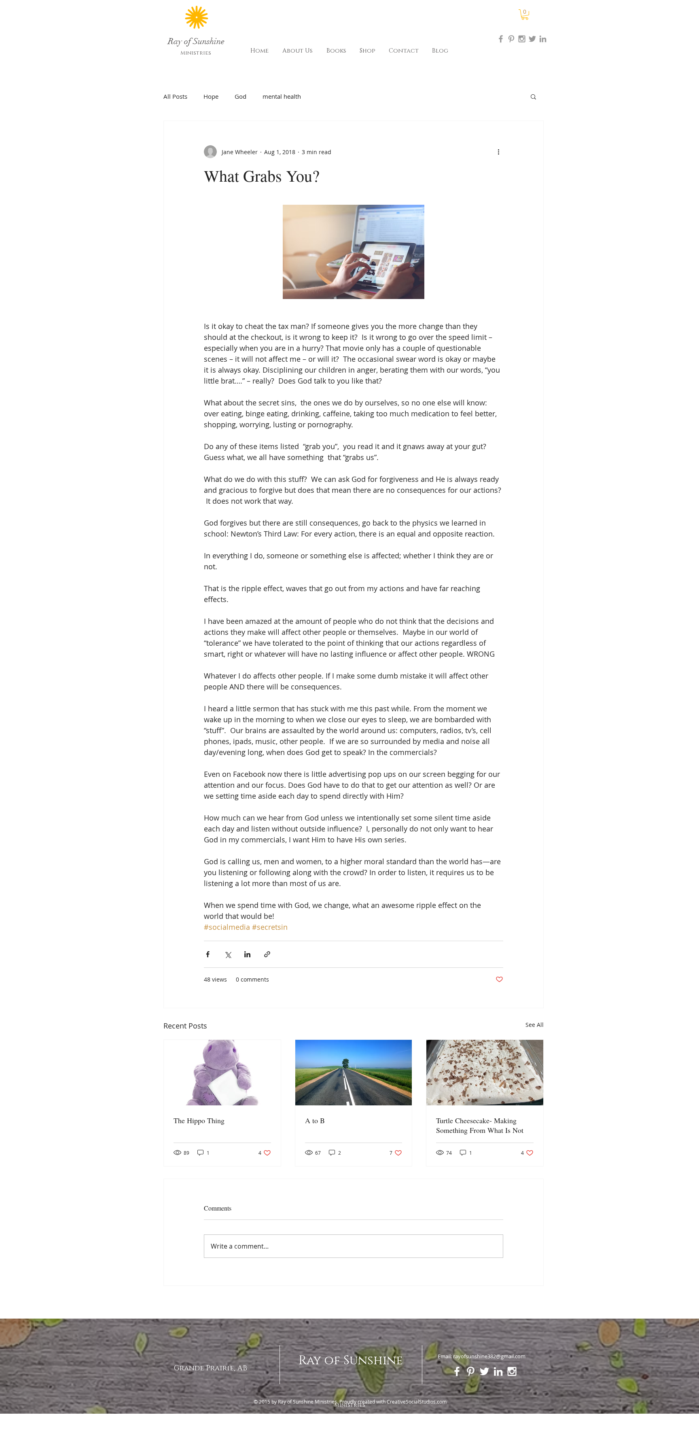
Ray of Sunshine (351, 1361)
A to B (315, 1120)
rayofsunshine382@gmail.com (489, 1356)
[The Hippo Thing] (222, 1072)
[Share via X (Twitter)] (227, 954)
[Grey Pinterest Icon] (511, 39)
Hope (210, 96)
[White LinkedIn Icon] (498, 1371)
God (240, 96)
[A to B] (353, 1072)
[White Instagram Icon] (512, 1371)
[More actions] (498, 152)
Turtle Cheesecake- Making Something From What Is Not (479, 1125)
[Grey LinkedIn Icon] (543, 39)
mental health (282, 96)
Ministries (195, 53)
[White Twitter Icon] (484, 1371)
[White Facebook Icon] (457, 1371)
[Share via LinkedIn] (247, 954)
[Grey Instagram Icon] (522, 39)
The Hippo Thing (199, 1120)
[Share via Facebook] (208, 954)
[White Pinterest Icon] (470, 1371)
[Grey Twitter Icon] (532, 39)
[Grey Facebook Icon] (501, 39)
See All (534, 1024)
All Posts (175, 96)
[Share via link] (267, 954)
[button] (525, 14)
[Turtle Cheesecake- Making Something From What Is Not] (484, 1072)
